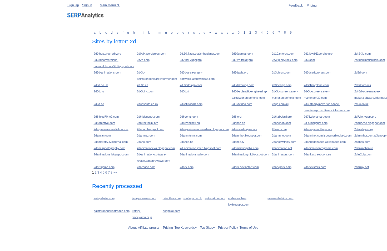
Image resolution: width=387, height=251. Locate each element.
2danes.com (362, 141)
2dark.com (187, 167)
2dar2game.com (104, 167)
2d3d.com (360, 72)
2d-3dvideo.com (242, 104)
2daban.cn (238, 122)
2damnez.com (146, 135)
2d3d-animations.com (107, 72)
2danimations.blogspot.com (111, 154)
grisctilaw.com (172, 198)
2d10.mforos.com (283, 53)
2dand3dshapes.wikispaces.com (325, 141)
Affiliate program (149, 227)
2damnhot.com (281, 135)
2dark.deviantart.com (245, 167)
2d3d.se (99, 104)
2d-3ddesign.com (191, 85)
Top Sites (206, 227)
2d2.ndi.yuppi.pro (191, 59)
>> (115, 172)
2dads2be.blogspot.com (369, 122)
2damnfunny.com (191, 135)
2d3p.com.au (280, 104)
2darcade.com (146, 167)
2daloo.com (279, 129)
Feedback (296, 5)
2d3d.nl (184, 91)
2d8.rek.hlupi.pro (147, 122)
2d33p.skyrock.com (284, 59)
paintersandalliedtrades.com (112, 210)
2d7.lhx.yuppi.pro (365, 116)
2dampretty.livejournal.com (111, 141)
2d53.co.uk (361, 104)
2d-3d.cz (142, 85)
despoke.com (171, 210)
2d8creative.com (104, 122)
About (132, 227)
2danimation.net (282, 148)
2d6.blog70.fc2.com (106, 116)
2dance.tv (238, 141)
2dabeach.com (281, 122)
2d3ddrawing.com (243, 85)
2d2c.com (143, 59)
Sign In (87, 5)
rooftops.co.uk (192, 198)
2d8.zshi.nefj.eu (190, 122)
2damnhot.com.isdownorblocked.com (327, 135)
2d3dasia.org (240, 72)
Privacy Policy (228, 227)
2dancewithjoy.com (284, 141)
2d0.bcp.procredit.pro (107, 53)
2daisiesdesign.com (244, 129)
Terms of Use (249, 227)
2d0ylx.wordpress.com (151, 53)
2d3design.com (281, 85)
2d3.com (309, 59)
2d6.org (236, 116)
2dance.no (186, 141)
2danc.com (144, 141)
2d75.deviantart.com (317, 116)
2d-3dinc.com (145, 91)
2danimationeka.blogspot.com (156, 148)
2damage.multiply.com (318, 129)
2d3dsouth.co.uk (147, 104)
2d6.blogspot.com (148, 116)
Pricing (312, 5)
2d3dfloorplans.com (316, 85)
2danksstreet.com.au (317, 154)
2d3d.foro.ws (362, 85)
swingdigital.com (104, 198)
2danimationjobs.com (245, 148)
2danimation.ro (363, 148)
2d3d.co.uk (101, 85)
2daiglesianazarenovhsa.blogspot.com (204, 129)
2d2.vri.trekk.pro (242, 59)
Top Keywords (185, 227)
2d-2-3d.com (362, 53)
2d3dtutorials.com (191, 104)
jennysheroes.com (144, 198)
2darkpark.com (281, 167)
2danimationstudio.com (194, 154)
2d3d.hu (99, 91)
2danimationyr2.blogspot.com (250, 154)
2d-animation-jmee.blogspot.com (200, 148)
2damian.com (102, 135)
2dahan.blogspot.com (150, 129)
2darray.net (361, 167)
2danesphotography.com (109, 148)
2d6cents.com (189, 116)
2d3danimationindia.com (369, 59)
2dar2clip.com (363, 154)
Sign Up (73, 5)
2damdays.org (363, 129)
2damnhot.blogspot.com (247, 135)
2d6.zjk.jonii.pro (282, 116)
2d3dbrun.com (281, 72)
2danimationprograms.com (321, 148)
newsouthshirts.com (280, 198)
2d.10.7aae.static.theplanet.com (200, 53)
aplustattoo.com (215, 198)
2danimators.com (283, 154)
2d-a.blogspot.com (316, 122)
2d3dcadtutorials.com (317, 72)
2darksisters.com (315, 167)
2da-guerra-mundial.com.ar (111, 129)
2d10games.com (242, 53)
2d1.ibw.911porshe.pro (318, 53)
